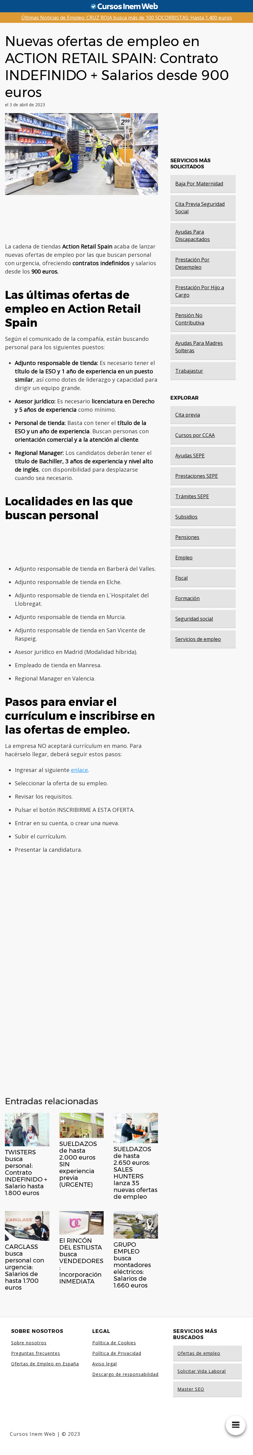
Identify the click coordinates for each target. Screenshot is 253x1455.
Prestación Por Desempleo (192, 263)
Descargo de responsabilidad (125, 1374)
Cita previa (187, 414)
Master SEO (190, 1389)
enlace (79, 770)
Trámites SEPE (192, 496)
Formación (187, 598)
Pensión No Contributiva (189, 319)
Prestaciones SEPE (196, 476)
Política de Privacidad (116, 1353)
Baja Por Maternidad (199, 183)
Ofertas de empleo (198, 1353)
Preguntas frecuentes (35, 1353)
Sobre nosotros (29, 1343)
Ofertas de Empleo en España (45, 1364)
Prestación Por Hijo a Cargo (199, 291)
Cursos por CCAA (195, 435)
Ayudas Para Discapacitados (192, 235)
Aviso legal (104, 1364)
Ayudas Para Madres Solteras (199, 347)
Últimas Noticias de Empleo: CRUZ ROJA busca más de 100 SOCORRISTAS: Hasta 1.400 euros (126, 17)
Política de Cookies (114, 1343)
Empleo (184, 557)
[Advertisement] (113, 219)
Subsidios (186, 516)
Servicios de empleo (198, 639)
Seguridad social (194, 618)
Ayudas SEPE (190, 455)
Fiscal (181, 578)
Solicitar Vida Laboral (201, 1371)
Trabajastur (189, 370)
